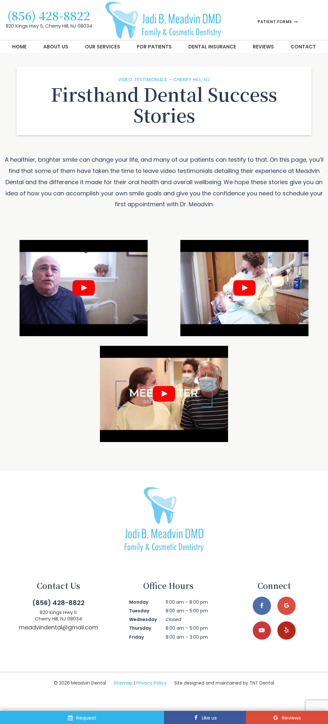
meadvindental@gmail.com (58, 627)
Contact (303, 46)
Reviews (263, 46)
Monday (138, 602)
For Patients (154, 46)
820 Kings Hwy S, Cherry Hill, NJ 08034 (49, 25)
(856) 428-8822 (48, 15)
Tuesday (139, 611)
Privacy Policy (151, 683)
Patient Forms (275, 22)
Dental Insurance (212, 46)
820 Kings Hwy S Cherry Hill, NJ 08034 (58, 615)
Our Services (102, 46)
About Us (55, 46)
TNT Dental (262, 683)
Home (19, 46)
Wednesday (143, 619)
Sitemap (123, 683)
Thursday (140, 628)
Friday (136, 637)
